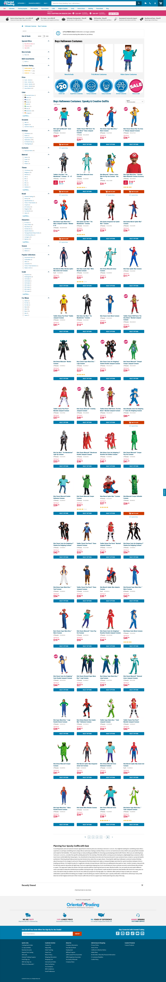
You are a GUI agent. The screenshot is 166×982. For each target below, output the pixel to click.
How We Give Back (71, 947)
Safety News (94, 952)
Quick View (64, 148)
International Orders (50, 962)
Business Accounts (27, 950)
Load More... (26, 116)
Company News (70, 962)
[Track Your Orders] (145, 3)
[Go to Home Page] (22, 26)
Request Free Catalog (27, 952)
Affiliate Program (70, 952)
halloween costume (108, 849)
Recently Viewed (29, 885)
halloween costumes (59, 855)
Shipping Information (51, 957)
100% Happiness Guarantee (73, 957)
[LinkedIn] (122, 933)
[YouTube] (137, 933)
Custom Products (129, 945)
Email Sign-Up (26, 959)
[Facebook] (117, 933)
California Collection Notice (98, 950)
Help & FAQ (48, 947)
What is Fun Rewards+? (28, 964)
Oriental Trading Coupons (29, 957)
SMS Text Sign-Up (26, 962)
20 (107, 837)
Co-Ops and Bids (26, 947)
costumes (108, 851)
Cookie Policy (94, 959)
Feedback (164, 492)
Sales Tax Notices (49, 964)
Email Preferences (50, 971)
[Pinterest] (127, 933)
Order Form (48, 952)
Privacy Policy (95, 945)
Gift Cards (24, 954)
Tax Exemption (49, 966)
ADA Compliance (49, 969)
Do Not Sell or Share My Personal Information (103, 954)
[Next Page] (112, 837)
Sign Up (77, 934)
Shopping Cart (49, 959)
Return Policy (48, 954)
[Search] (139, 3)
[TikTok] (132, 933)
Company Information (72, 945)
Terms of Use (94, 947)
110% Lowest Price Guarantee (74, 954)
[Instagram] (142, 933)
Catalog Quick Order (27, 945)
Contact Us (48, 945)
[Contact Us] (150, 3)
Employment (69, 950)
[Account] (155, 3)
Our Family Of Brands (71, 959)
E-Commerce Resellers (97, 957)
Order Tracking (49, 950)
